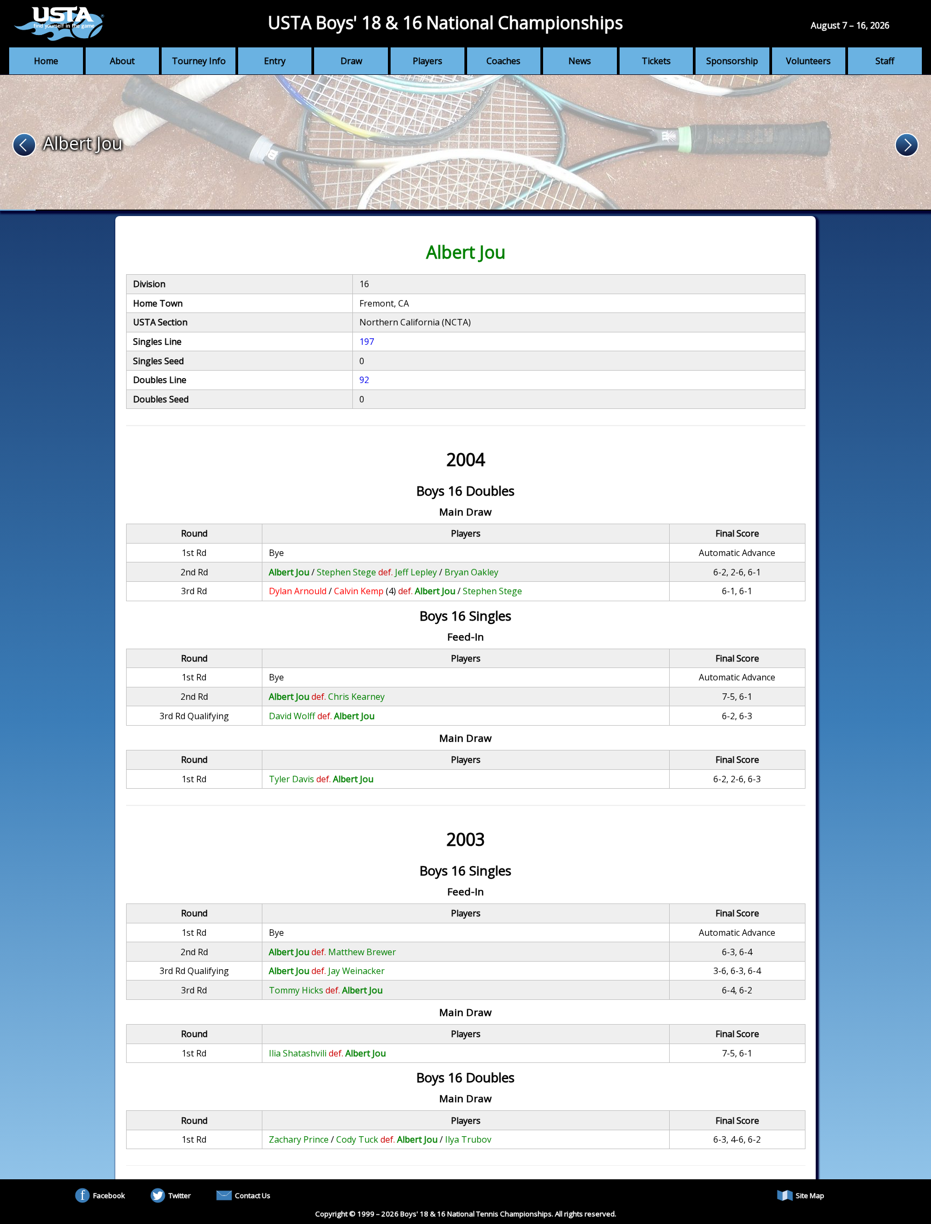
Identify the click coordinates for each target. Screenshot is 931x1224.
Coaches (503, 61)
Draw (351, 61)
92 (364, 380)
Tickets (656, 61)
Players (427, 61)
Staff (885, 61)
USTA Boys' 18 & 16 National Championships (445, 22)
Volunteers (808, 61)
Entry (275, 61)
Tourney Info (199, 61)
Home (46, 61)
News (579, 61)
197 (366, 341)
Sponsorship (732, 61)
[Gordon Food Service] (465, 143)
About (122, 61)
